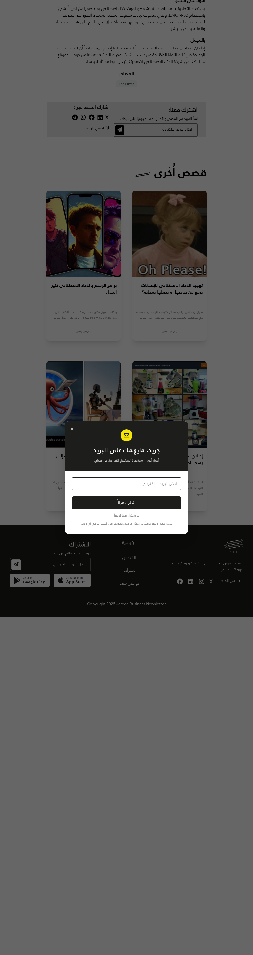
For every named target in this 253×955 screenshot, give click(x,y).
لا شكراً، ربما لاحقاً (126, 515)
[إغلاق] (72, 428)
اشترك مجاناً (126, 503)
